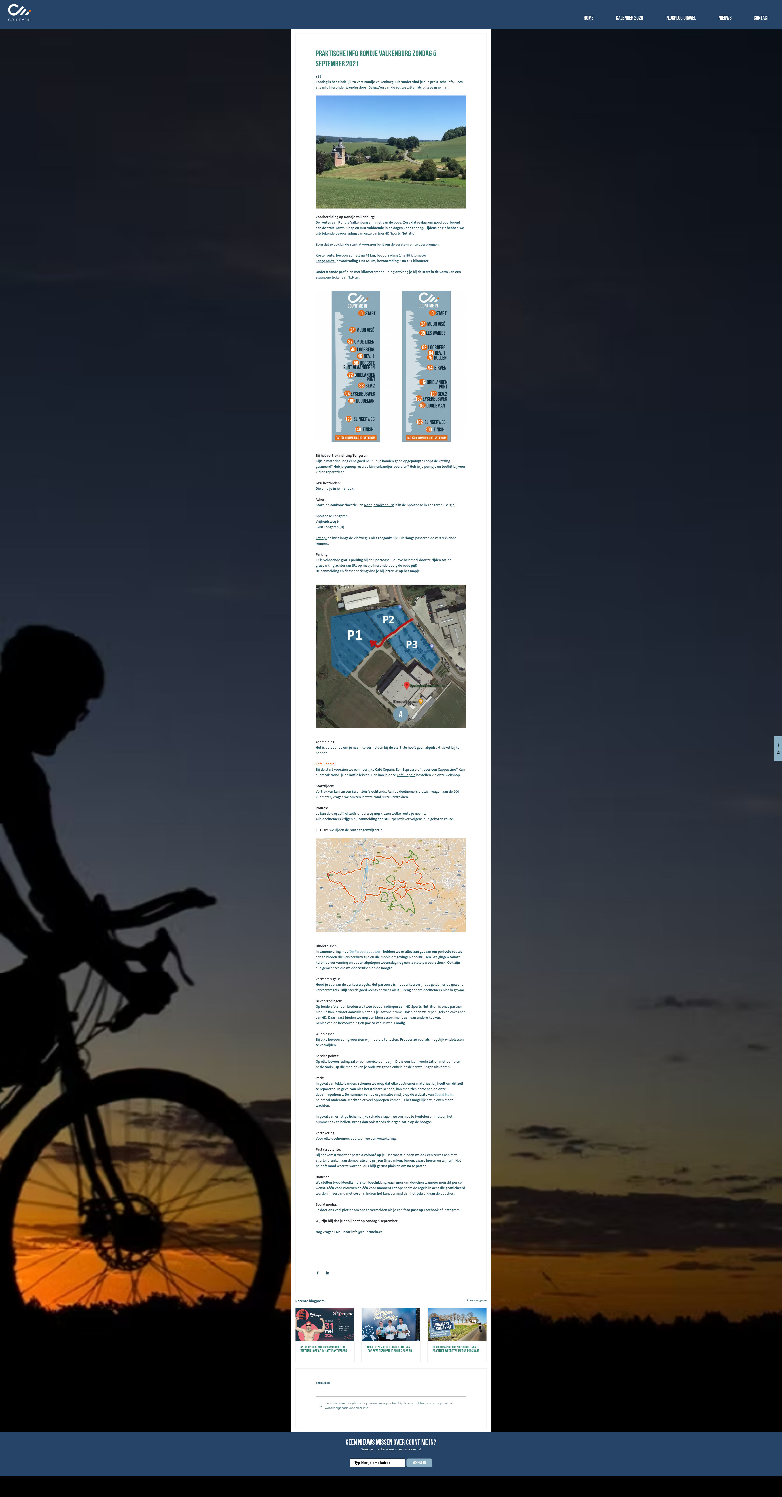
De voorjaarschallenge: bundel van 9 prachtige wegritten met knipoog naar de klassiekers (456, 1349)
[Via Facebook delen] (318, 1273)
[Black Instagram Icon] (778, 752)
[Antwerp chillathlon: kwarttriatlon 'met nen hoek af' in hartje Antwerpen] (324, 1324)
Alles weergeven (477, 1300)
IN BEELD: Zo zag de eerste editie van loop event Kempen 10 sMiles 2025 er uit (389, 1349)
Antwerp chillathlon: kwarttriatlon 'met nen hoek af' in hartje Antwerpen (323, 1349)
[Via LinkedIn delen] (327, 1273)
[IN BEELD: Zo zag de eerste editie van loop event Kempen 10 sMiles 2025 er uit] (391, 1324)
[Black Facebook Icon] (778, 745)
